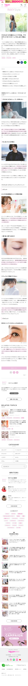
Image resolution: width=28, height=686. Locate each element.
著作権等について (18, 669)
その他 (16, 461)
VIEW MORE (14, 506)
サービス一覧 (4, 675)
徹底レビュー (7, 518)
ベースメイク (18, 450)
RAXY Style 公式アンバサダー (9, 516)
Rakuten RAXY (8, 5)
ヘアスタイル (12, 520)
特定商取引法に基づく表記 (13, 656)
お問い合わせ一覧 (11, 675)
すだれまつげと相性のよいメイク (10, 83)
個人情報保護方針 (10, 669)
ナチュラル (9, 57)
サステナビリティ (18, 675)
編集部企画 (20, 513)
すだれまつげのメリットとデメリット (11, 74)
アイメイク (8, 56)
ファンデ (20, 525)
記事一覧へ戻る (14, 399)
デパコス (14, 525)
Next (24, 375)
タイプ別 (18, 527)
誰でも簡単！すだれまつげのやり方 (11, 78)
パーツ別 (8, 428)
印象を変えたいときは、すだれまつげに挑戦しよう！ (15, 85)
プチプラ (8, 523)
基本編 (18, 516)
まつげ (14, 57)
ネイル (16, 457)
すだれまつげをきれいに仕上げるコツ (11, 81)
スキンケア (3, 450)
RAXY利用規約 (8, 654)
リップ (6, 520)
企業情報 (3, 669)
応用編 (22, 417)
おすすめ (3, 439)
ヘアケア (3, 457)
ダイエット (8, 525)
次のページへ (14, 368)
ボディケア (17, 453)
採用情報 (24, 669)
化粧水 (20, 523)
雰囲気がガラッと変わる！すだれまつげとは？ (13, 71)
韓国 (23, 516)
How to (3, 57)
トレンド (22, 518)
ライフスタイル (16, 417)
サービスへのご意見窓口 (16, 654)
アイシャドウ (9, 417)
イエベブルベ (16, 439)
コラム (2, 461)
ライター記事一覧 (14, 393)
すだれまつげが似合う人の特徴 (10, 76)
